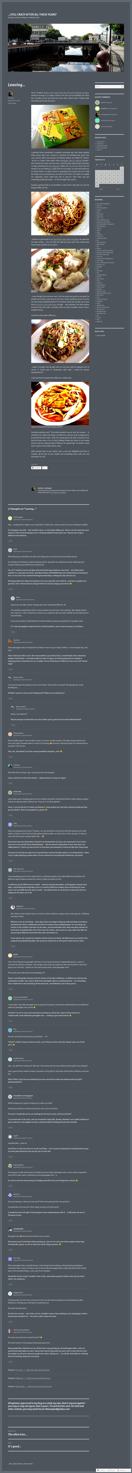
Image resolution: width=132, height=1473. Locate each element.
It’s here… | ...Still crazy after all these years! (33, 1370)
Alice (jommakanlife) (103, 204)
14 (117, 175)
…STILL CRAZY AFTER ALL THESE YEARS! (32, 14)
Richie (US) (100, 295)
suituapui (11, 98)
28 (117, 182)
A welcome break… (102, 146)
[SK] (15, 823)
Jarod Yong (100, 260)
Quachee (99, 289)
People (14, 103)
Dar (98, 240)
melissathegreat (101, 275)
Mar (98, 273)
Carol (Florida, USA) (103, 220)
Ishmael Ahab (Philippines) (105, 258)
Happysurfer (18, 1293)
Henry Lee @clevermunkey (105, 250)
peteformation (101, 285)
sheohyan (100, 301)
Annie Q (16, 1194)
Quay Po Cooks (101, 291)
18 (105, 179)
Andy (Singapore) (102, 208)
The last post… (108, 102)
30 (97, 185)
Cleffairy (99, 234)
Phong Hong (18, 733)
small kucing (18, 1058)
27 (113, 182)
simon (98, 303)
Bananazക (100, 216)
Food (9, 103)
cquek (15, 1136)
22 (122, 179)
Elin (98, 246)
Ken (15, 1029)
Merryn (99, 277)
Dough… (110, 126)
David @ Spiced (101, 242)
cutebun (16, 765)
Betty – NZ (100, 218)
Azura (98, 212)
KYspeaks (99, 271)
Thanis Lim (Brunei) (103, 307)
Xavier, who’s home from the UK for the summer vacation (66, 93)
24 (101, 182)
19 (109, 179)
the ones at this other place (46, 304)
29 (122, 182)
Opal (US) (99, 283)
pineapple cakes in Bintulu (71, 161)
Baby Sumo (100, 214)
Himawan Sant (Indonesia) (105, 252)
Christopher (18, 517)
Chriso (99, 230)
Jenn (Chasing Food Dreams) (105, 262)
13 (113, 175)
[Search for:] (108, 86)
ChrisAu (99, 228)
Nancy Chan (100, 279)
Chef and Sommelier (21, 1330)
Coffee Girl (100, 236)
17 (101, 179)
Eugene (99, 248)
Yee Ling (16, 1258)
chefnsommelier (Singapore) (106, 224)
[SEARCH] (122, 86)
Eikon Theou (100, 244)
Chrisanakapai (101, 226)
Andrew (16, 640)
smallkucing (100, 305)
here (82, 185)
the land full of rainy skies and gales (65, 239)
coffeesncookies (102, 238)
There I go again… (102, 148)
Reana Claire (18, 677)
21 (117, 179)
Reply (10, 541)
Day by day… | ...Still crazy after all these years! (34, 1386)
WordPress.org (101, 313)
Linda (102, 120)
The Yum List (18, 869)
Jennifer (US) (101, 265)
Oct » (118, 189)
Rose (15, 549)
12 (109, 175)
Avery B (103, 126)
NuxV (98, 281)
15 (122, 175)
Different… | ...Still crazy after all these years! (33, 1378)
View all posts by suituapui (58, 492)
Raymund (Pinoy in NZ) (104, 293)
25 (105, 182)
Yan (98, 315)
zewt (98, 319)
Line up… (99, 150)
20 (113, 179)
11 (105, 175)
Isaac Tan (99, 256)
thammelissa (18, 1165)
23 (97, 182)
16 (97, 179)
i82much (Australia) (103, 254)
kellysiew (19, 906)
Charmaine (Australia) (103, 222)
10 (101, 175)
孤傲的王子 (100, 321)
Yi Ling (99, 317)
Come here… (100, 144)
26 (109, 182)
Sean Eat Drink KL (20, 997)
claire (98, 232)
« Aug (101, 189)
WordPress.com (101, 311)
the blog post (54, 166)
